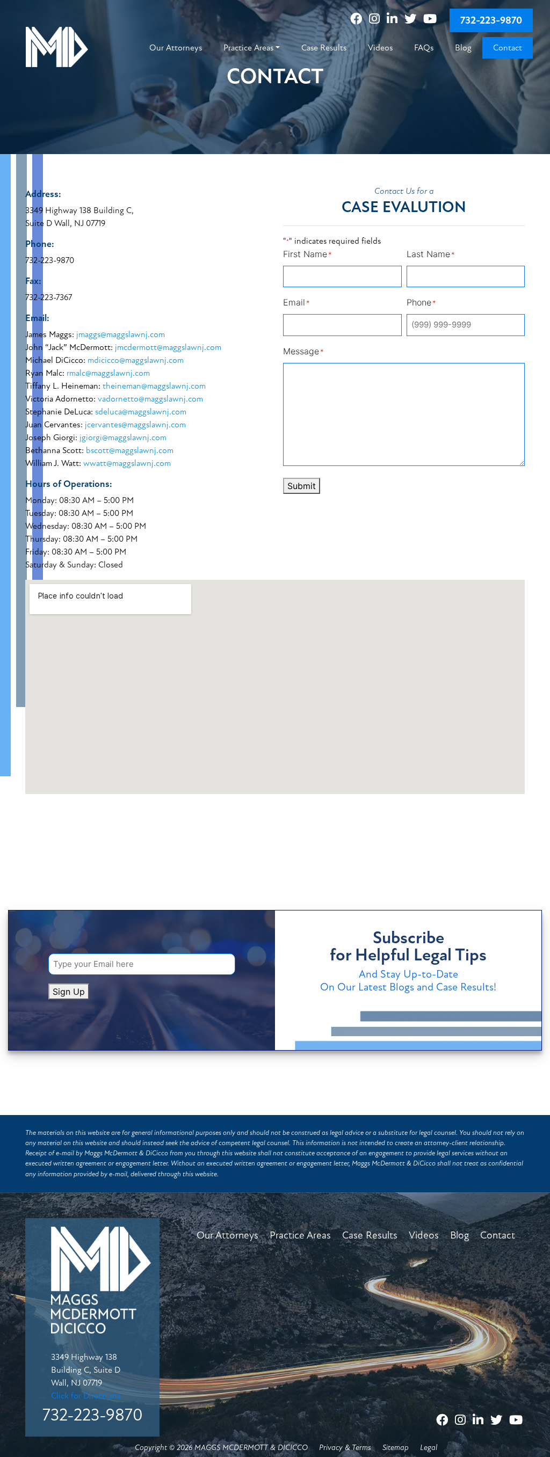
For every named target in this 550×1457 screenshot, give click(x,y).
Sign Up (69, 991)
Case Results (369, 1235)
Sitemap (395, 1447)
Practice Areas (300, 1235)
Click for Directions (85, 1395)
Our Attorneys (227, 1235)
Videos (424, 1235)
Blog (459, 1235)
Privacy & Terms (345, 1447)
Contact (497, 1235)
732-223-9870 (491, 20)
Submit (301, 485)
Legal (428, 1447)
